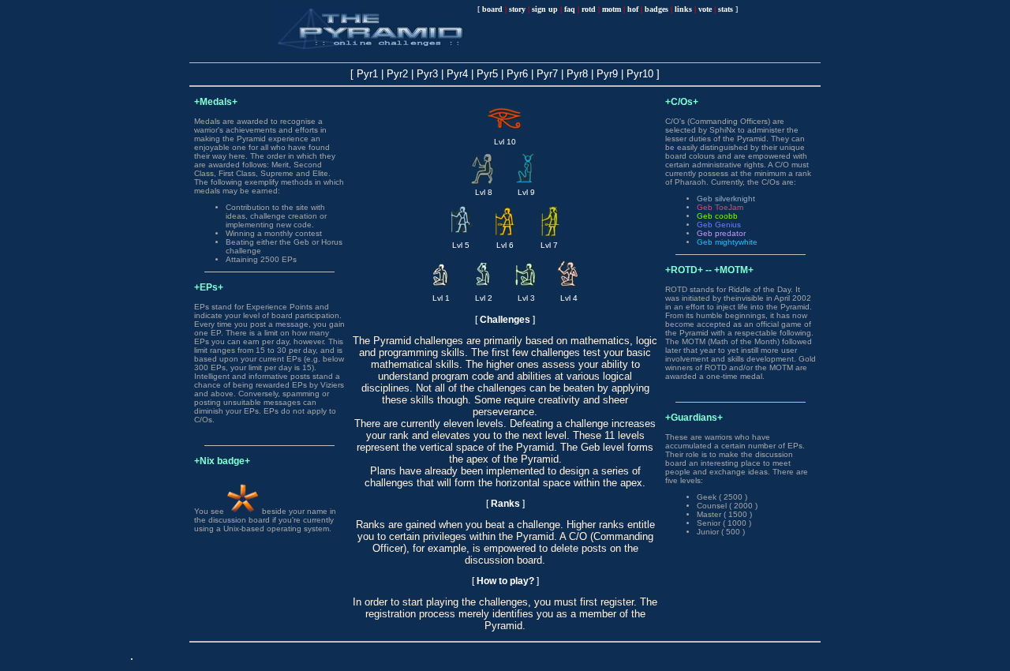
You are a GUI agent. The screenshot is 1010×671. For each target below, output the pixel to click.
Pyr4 (457, 74)
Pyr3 (427, 74)
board (492, 9)
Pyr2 (397, 74)
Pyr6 (517, 74)
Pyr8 (577, 74)
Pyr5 (487, 74)
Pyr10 (640, 74)
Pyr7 (547, 74)
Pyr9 (607, 74)
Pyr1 (367, 74)
